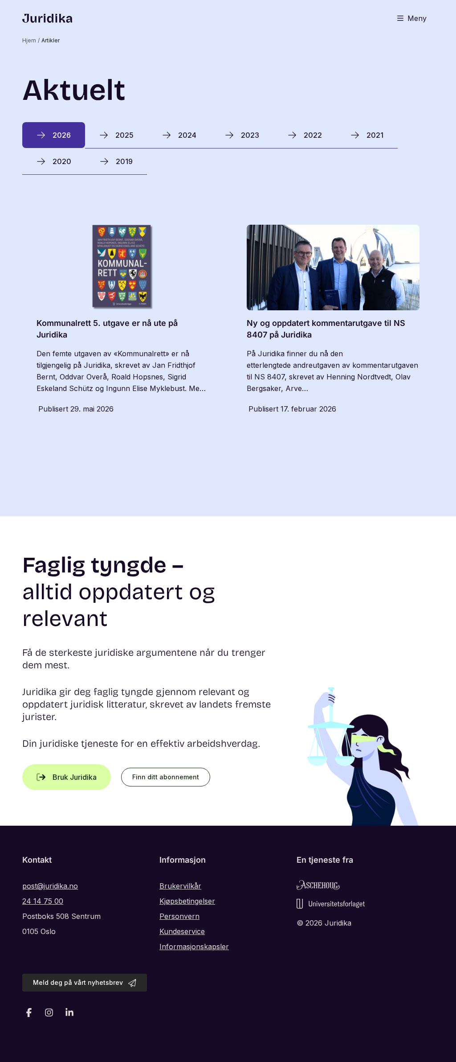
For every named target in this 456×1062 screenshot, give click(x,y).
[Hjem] (47, 18)
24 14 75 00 (42, 901)
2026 (62, 135)
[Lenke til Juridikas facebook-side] (29, 1012)
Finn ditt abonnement (165, 777)
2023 (250, 135)
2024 (187, 135)
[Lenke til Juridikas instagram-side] (49, 1012)
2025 (124, 135)
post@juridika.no (50, 885)
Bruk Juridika (75, 777)
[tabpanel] (228, 320)
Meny (417, 18)
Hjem (29, 40)
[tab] (53, 135)
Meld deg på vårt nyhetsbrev (78, 982)
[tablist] (228, 148)
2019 (124, 161)
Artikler (50, 40)
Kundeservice (182, 931)
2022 (313, 135)
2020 (62, 161)
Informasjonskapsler (194, 946)
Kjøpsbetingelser (187, 901)
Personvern (179, 916)
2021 (374, 135)
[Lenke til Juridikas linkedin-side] (69, 1012)
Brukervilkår (180, 885)
